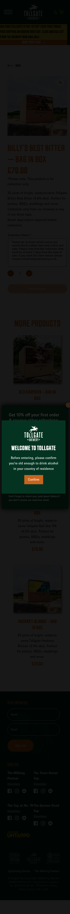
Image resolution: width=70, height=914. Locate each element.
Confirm (33, 479)
